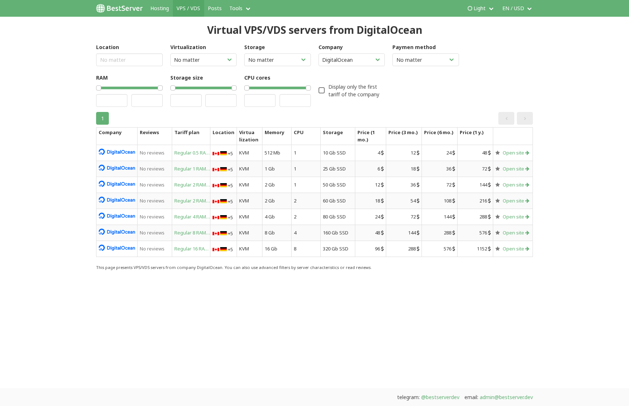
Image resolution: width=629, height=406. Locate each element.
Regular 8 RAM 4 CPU (192, 232)
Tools (235, 8)
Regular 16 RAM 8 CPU (192, 248)
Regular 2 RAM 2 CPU (192, 200)
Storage (254, 47)
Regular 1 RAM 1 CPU (192, 168)
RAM (102, 77)
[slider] (98, 88)
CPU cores (257, 77)
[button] (506, 118)
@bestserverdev (440, 397)
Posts (215, 8)
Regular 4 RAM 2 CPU (192, 216)
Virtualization (188, 47)
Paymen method (414, 47)
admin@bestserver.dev (506, 397)
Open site (513, 152)
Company (331, 47)
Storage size (186, 77)
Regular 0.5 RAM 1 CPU (192, 152)
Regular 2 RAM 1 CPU (192, 184)
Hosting (159, 8)
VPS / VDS (188, 8)
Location (107, 47)
